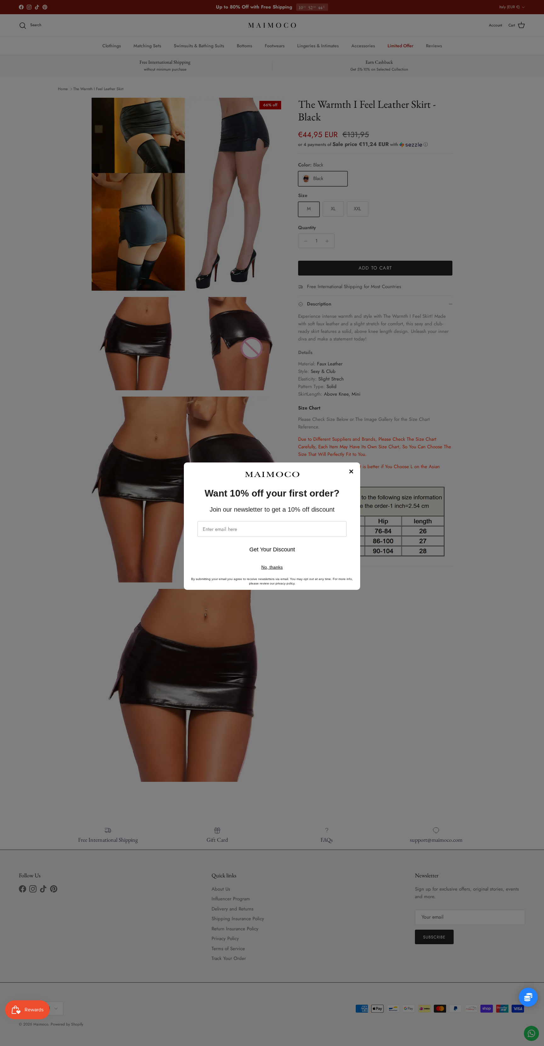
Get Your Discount (272, 549)
